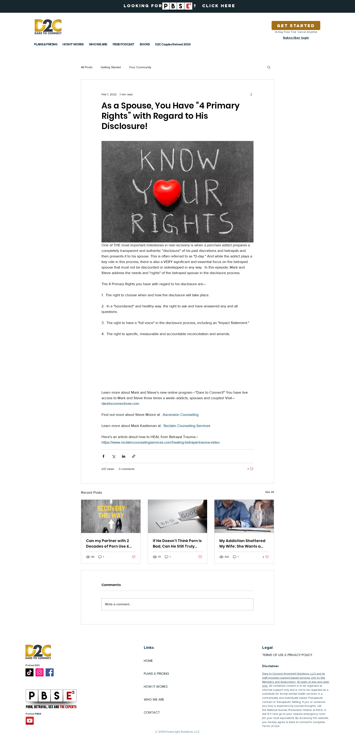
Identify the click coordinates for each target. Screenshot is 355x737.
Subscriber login (296, 37)
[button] (269, 67)
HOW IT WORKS (156, 686)
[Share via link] (134, 456)
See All (269, 492)
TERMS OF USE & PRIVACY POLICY (287, 655)
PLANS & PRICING (156, 673)
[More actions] (251, 94)
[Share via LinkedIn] (124, 456)
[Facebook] (50, 672)
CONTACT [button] (152, 712)
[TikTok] (29, 672)
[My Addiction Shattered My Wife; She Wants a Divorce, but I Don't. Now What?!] (244, 516)
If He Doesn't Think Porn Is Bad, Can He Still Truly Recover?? (177, 543)
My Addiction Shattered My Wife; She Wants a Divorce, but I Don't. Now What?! (242, 543)
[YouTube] (30, 721)
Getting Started (111, 67)
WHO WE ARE (154, 699)
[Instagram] (40, 672)
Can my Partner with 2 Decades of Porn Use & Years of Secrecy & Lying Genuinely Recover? (109, 543)
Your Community (140, 67)
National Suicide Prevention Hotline (289, 710)
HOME (148, 660)
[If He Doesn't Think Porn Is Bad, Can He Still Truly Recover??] (177, 516)
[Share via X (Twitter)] (113, 456)
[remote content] (177, 363)
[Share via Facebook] (103, 456)
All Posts (86, 67)
